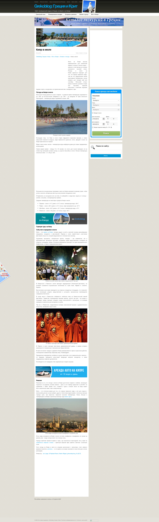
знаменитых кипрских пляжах (44, 442)
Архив (68, 1)
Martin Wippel (63, 453)
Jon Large (45, 453)
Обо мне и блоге (44, 1)
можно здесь (68, 396)
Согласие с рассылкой (81, 520)
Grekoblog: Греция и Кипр (43, 56)
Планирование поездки (55, 14)
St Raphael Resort (54, 453)
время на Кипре (48, 232)
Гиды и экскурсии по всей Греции (57, 1)
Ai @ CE (78, 453)
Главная (36, 1)
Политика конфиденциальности (68, 520)
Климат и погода (83, 53)
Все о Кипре (94, 14)
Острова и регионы (71, 14)
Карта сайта (74, 1)
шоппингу (50, 449)
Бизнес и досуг (84, 14)
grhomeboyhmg (71, 453)
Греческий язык (40, 14)
